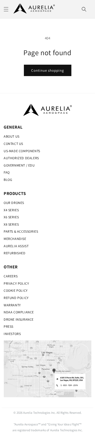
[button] (6, 9)
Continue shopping (47, 70)
